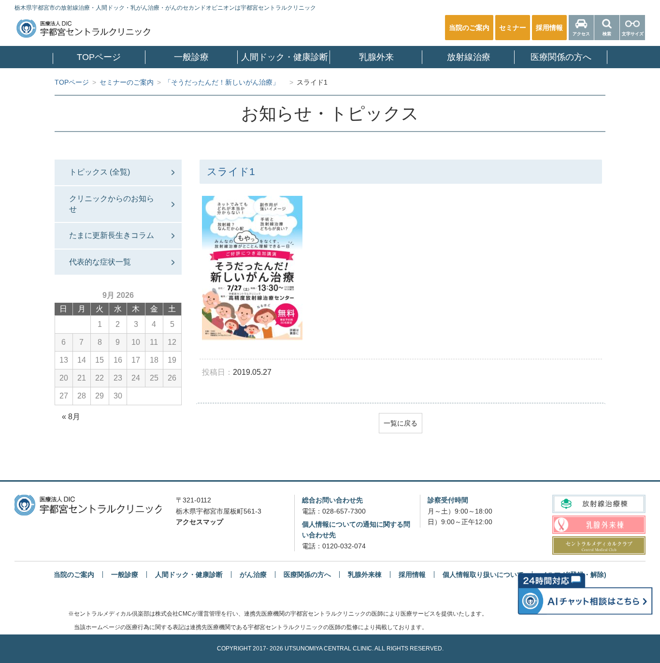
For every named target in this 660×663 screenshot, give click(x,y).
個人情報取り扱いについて (483, 574)
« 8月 (71, 417)
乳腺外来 (376, 57)
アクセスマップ (199, 522)
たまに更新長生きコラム (111, 235)
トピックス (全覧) (99, 172)
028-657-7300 (344, 511)
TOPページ (99, 57)
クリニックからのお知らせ (111, 203)
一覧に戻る (400, 423)
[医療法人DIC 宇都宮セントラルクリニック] (87, 505)
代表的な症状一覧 (100, 262)
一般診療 (191, 57)
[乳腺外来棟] (599, 524)
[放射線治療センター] (599, 504)
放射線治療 (468, 57)
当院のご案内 (74, 574)
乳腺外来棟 (365, 574)
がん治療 (253, 574)
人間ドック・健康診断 (284, 57)
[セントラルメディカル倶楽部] (599, 545)
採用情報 (412, 574)
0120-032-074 (344, 546)
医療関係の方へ (561, 57)
